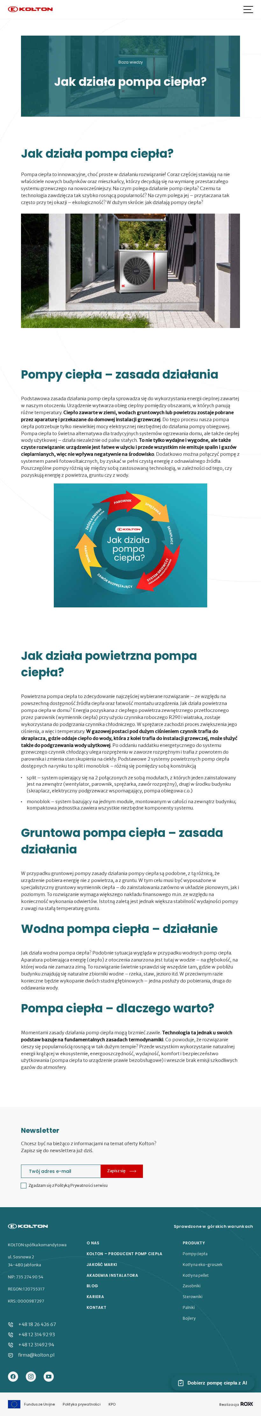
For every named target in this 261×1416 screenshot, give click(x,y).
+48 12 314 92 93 (36, 1334)
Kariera (95, 1297)
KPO (112, 1404)
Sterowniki (192, 1297)
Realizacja (229, 1404)
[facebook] (13, 1377)
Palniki (189, 1307)
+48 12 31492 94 (36, 1345)
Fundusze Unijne (39, 1404)
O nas (93, 1243)
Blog (92, 1286)
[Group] (49, 1377)
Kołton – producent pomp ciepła (124, 1254)
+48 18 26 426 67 (37, 1324)
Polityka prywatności (81, 1404)
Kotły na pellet (196, 1275)
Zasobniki (192, 1286)
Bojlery (189, 1318)
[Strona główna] (30, 9)
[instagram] (31, 1377)
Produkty (194, 1243)
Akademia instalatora (112, 1275)
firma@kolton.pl (36, 1355)
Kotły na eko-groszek (202, 1264)
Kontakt (96, 1307)
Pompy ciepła (195, 1254)
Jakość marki (102, 1264)
